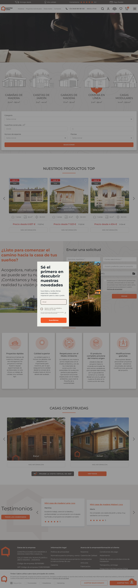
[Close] (98, 264)
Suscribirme (53, 320)
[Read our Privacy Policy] (65, 313)
